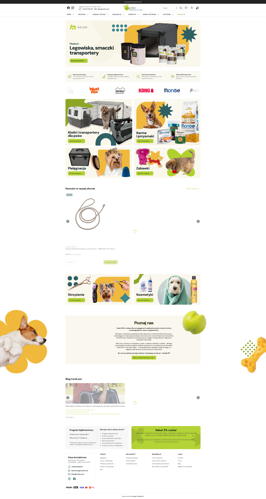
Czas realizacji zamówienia (160, 464)
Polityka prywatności (107, 464)
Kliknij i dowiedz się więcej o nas (143, 358)
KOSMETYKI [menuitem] (132, 14)
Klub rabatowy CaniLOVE (160, 466)
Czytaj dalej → (70, 417)
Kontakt (180, 458)
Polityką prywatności (172, 442)
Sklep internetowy (132, 496)
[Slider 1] (133, 66)
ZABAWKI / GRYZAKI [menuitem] (98, 14)
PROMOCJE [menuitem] (181, 14)
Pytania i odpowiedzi (106, 466)
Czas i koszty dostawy (159, 461)
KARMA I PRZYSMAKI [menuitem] (149, 14)
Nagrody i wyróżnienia (185, 466)
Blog (179, 464)
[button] (181, 8)
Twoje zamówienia (132, 458)
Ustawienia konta (131, 464)
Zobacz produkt (110, 262)
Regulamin (158, 440)
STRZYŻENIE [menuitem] (167, 14)
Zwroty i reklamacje (106, 461)
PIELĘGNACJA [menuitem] (116, 14)
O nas (180, 461)
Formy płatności (157, 458)
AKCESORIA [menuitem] (81, 14)
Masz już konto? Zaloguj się (78, 438)
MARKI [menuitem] (69, 14)
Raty (101, 469)
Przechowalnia (130, 461)
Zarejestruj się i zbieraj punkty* (79, 434)
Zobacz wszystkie (192, 189)
